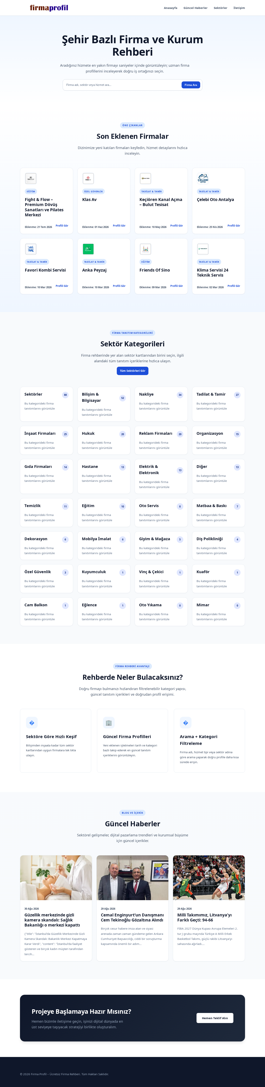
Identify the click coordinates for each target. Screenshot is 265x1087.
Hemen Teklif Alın (215, 1018)
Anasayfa (170, 8)
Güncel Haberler (196, 8)
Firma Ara (191, 84)
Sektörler (220, 8)
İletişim (239, 8)
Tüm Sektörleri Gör (132, 371)
